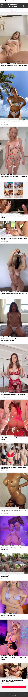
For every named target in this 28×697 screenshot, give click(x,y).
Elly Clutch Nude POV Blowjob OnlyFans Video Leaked (13, 216)
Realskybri (9, 63)
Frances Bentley (5, 678)
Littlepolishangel (13, 573)
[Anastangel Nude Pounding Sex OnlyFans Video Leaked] (14, 229)
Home (3, 694)
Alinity (2, 336)
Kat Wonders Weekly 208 (8, 616)
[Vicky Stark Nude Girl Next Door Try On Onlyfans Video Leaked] (14, 151)
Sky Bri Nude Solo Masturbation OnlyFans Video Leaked (14, 66)
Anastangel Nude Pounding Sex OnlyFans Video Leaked (14, 238)
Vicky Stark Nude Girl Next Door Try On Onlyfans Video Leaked (14, 177)
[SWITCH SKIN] (24, 5)
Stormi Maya (16, 508)
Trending (22, 2)
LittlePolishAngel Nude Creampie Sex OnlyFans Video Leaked (13, 575)
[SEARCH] (26, 5)
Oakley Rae (3, 465)
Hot (13, 2)
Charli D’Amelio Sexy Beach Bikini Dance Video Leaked (13, 121)
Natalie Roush (4, 392)
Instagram (10, 213)
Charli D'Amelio (10, 119)
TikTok (17, 119)
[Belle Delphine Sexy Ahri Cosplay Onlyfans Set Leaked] (14, 638)
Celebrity (3, 119)
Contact (14, 695)
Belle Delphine (4, 435)
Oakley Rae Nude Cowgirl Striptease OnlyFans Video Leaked (13, 468)
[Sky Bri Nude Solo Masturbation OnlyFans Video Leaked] (14, 39)
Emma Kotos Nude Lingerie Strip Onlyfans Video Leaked (14, 294)
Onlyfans (3, 63)
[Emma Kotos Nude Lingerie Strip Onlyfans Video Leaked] (14, 268)
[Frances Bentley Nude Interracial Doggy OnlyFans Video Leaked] (14, 671)
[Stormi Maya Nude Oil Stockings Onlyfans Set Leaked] (14, 491)
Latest (5, 2)
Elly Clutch (4, 213)
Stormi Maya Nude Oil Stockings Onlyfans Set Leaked (13, 510)
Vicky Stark (10, 174)
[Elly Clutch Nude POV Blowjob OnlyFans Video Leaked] (14, 206)
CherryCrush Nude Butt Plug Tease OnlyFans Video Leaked (13, 548)
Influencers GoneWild (12, 5)
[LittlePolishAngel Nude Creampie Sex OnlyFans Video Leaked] (14, 563)
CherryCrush (4, 545)
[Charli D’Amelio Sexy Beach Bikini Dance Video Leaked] (14, 95)
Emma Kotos (4, 291)
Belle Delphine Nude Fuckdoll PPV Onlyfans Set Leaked (13, 438)
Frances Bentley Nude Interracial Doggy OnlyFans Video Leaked (12, 680)
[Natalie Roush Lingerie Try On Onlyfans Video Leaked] (14, 368)
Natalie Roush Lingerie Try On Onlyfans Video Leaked (13, 395)
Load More (14, 687)
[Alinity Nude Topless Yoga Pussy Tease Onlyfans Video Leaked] (14, 318)
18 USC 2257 (23, 694)
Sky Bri (14, 63)
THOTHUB (15, 9)
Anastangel (4, 236)
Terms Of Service (9, 694)
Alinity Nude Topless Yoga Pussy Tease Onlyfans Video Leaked (11, 339)
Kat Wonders (4, 613)
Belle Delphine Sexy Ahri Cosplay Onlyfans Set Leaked (13, 658)
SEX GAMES (20, 9)
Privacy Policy (17, 694)
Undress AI (13, 11)
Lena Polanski (4, 573)
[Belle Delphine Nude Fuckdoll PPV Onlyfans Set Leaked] (14, 418)
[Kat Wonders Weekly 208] (14, 597)
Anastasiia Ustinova (13, 236)
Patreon (11, 613)
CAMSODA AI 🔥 (8, 9)
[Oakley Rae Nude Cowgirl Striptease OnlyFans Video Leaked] (14, 454)
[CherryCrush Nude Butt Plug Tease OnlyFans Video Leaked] (14, 531)
